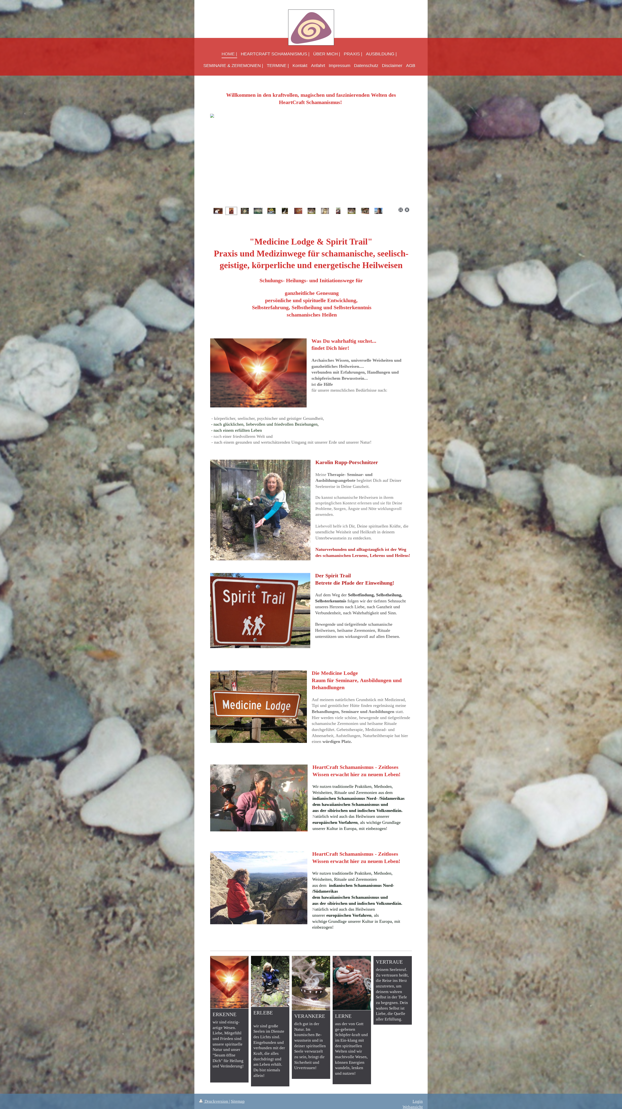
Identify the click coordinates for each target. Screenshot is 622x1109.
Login (418, 1101)
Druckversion (216, 1101)
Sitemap (238, 1101)
